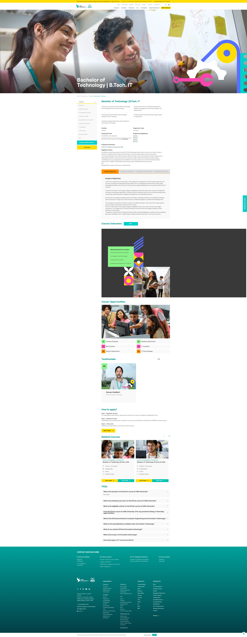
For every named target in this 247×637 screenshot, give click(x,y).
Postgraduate (106, 602)
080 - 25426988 (115, 559)
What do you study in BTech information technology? (122, 529)
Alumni (121, 605)
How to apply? (82, 130)
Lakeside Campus (107, 588)
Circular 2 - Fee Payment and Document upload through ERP (146, 1)
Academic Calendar (125, 590)
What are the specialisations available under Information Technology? (128, 524)
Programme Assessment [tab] (144, 171)
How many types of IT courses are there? (118, 540)
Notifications (156, 604)
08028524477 (107, 566)
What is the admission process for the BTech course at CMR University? (129, 501)
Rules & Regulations (124, 617)
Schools (105, 597)
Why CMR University (158, 599)
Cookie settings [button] (147, 635)
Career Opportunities (84, 123)
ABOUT (118, 4)
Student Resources (125, 614)
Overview (81, 101)
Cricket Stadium (142, 584)
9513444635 (162, 561)
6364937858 (145, 559)
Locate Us (80, 611)
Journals (140, 597)
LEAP (104, 609)
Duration (81, 105)
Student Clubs (141, 586)
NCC (121, 607)
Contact (155, 610)
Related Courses (83, 134)
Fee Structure (123, 588)
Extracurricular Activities (125, 602)
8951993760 (139, 561)
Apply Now (87, 147)
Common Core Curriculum (109, 611)
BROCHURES (124, 4)
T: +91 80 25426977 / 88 (82, 604)
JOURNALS (149, 4)
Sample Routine (124, 604)
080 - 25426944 (116, 564)
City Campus (106, 591)
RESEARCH (131, 4)
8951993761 (133, 561)
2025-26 (135, 136)
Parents (155, 591)
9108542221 (161, 559)
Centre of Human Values (126, 611)
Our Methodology (157, 602)
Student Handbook (124, 621)
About (139, 588)
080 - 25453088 (107, 564)
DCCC (139, 602)
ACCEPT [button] (154, 634)
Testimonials (82, 127)
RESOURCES (137, 4)
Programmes (106, 598)
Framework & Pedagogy (108, 607)
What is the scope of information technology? (120, 535)
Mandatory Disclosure (158, 608)
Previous (164, 436)
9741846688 (80, 565)
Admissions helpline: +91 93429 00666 (86, 606)
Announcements (124, 619)
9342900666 (80, 561)
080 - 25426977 (106, 559)
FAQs (154, 584)
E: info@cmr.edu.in (81, 609)
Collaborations (156, 597)
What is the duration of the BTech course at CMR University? (125, 492)
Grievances (123, 624)
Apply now (108, 480)
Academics (124, 7)
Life (137, 7)
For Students (143, 7)
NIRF (139, 608)
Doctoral (105, 604)
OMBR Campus (106, 590)
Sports (121, 598)
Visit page (125, 480)
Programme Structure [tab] (127, 171)
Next (169, 436)
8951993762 (133, 559)
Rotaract (122, 609)
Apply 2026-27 (166, 7)
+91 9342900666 (124, 139)
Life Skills (122, 600)
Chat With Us (237, 633)
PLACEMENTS (157, 4)
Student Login (123, 616)
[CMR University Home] (84, 6)
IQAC (139, 606)
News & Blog (141, 593)
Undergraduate (106, 600)
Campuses (116, 7)
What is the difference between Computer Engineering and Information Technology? (134, 518)
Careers (140, 595)
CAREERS (144, 4)
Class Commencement (125, 623)
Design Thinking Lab (107, 614)
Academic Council (157, 588)
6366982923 (139, 559)
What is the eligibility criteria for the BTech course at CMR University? (129, 506)
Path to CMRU (123, 586)
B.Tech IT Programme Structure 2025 (112, 147)
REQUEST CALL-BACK (245, 203)
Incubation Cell (106, 616)
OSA (139, 599)
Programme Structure (85, 112)
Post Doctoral (106, 605)
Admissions (131, 7)
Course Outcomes (83, 116)
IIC (138, 604)
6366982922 (145, 561)
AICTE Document (157, 595)
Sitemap (155, 615)
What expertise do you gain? (86, 120)
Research (140, 591)
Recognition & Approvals (159, 593)
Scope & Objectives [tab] (110, 171)
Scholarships (123, 591)
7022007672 (108, 562)
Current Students (157, 586)
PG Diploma (106, 617)
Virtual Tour (105, 586)
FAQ (80, 138)
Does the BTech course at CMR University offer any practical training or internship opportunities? (133, 512)
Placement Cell (123, 627)
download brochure (86, 142)
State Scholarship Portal (126, 593)
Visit (130, 223)
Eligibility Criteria (83, 109)
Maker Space (106, 612)
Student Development (154, 7)
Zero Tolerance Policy (158, 606)
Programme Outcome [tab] (161, 171)
